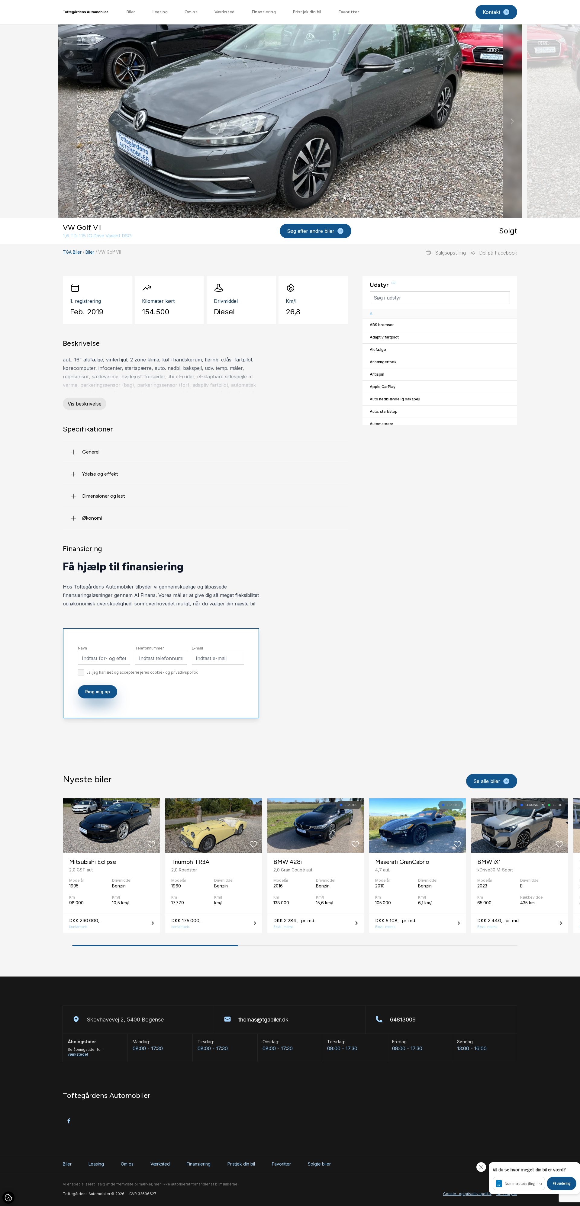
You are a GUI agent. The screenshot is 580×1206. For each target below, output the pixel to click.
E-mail (197, 648)
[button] (512, 121)
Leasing (160, 11)
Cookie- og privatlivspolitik (467, 1194)
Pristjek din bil (307, 11)
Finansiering (264, 11)
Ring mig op (97, 691)
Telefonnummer (149, 648)
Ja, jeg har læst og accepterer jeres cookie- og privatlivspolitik (142, 672)
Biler (130, 11)
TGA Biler (72, 252)
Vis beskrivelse (85, 404)
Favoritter (348, 11)
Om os (191, 11)
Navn (82, 648)
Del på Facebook (498, 253)
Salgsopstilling (450, 253)
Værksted (224, 11)
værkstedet (78, 1054)
